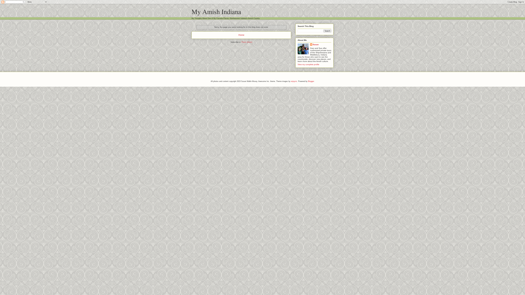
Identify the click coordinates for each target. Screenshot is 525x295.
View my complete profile (308, 64)
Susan (316, 44)
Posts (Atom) (247, 42)
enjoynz (294, 81)
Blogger (311, 81)
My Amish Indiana (216, 11)
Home (241, 35)
